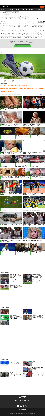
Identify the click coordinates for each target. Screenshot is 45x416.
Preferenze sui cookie (29, 413)
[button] (43, 9)
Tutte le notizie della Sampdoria (7, 91)
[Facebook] (18, 406)
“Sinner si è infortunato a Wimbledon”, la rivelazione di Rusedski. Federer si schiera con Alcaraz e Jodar (21, 89)
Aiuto (34, 413)
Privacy (19, 413)
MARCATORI (24, 9)
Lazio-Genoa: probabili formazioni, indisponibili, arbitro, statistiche (15, 85)
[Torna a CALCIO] (1, 9)
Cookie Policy (23, 413)
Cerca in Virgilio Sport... (21, 400)
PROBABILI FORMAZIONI (34, 9)
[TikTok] (23, 406)
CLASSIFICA (17, 9)
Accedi (42, 6)
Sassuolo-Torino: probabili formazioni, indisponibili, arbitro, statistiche (16, 87)
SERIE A (7, 14)
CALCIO (4, 14)
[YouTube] (21, 406)
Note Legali (15, 413)
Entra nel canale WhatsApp (23, 46)
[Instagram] (26, 406)
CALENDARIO (11, 9)
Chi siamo (11, 413)
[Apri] (1, 6)
